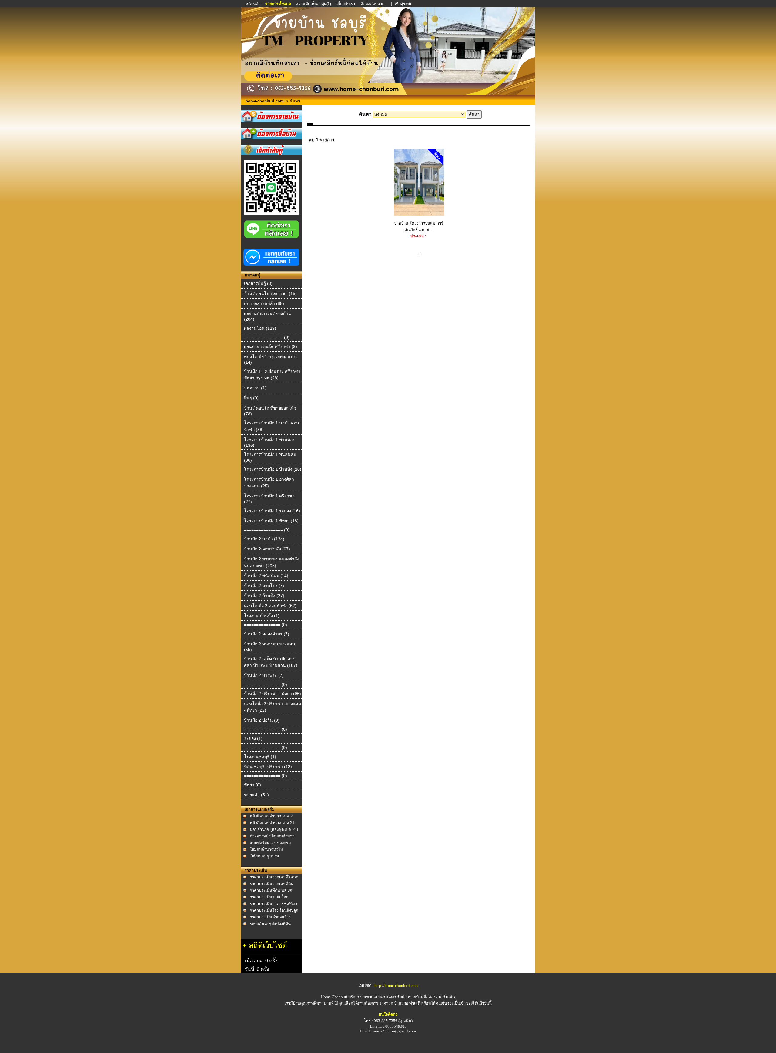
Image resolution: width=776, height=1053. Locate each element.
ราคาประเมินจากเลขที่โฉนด (274, 877)
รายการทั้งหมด (278, 4)
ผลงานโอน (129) (260, 328)
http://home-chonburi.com (396, 985)
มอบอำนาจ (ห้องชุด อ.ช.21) (274, 829)
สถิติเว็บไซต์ (268, 945)
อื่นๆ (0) (251, 398)
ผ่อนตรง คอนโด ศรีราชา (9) (270, 346)
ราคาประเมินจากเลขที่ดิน (271, 883)
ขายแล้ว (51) (256, 794)
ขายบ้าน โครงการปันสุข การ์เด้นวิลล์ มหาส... (418, 226)
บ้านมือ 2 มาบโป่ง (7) (264, 585)
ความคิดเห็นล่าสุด (313, 4)
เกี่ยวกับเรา (345, 4)
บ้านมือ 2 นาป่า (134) (264, 539)
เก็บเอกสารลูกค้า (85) (264, 303)
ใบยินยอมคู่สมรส (264, 856)
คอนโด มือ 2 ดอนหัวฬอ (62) (270, 605)
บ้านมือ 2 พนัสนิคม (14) (266, 575)
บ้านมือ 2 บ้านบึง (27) (264, 595)
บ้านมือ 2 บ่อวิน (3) (261, 720)
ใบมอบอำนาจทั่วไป (266, 849)
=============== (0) (265, 624)
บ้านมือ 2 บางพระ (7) (264, 675)
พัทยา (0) (252, 784)
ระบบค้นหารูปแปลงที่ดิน (270, 923)
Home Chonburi (334, 997)
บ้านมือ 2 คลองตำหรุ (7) (266, 633)
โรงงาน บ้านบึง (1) (261, 615)
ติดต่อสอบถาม (373, 4)
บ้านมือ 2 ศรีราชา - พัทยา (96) (272, 693)
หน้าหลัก (254, 4)
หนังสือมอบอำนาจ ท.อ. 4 (271, 816)
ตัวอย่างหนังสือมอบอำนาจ (272, 836)
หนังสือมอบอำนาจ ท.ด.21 (272, 823)
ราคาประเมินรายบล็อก (269, 897)
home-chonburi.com (265, 101)
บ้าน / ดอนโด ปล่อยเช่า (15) (270, 293)
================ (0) (266, 337)
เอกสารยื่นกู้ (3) (258, 283)
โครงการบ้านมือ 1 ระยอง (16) (272, 510)
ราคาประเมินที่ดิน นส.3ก (271, 890)
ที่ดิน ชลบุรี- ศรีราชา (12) (268, 766)
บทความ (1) (255, 388)
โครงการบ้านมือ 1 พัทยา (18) (271, 520)
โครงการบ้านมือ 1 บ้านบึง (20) (272, 469)
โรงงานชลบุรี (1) (260, 756)
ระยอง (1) (253, 738)
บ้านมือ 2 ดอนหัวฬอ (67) (267, 549)
